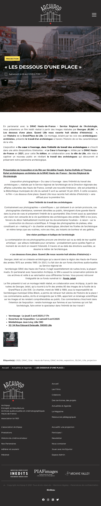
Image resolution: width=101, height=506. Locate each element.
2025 (18, 360)
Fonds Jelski (69, 278)
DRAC (24, 360)
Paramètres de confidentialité (84, 485)
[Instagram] (48, 499)
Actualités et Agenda (22, 368)
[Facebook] (43, 499)
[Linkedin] (52, 499)
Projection (12, 59)
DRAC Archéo (56, 360)
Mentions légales (61, 485)
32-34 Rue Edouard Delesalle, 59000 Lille (30, 325)
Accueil (5, 368)
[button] (95, 14)
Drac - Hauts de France (38, 360)
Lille (84, 360)
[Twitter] (57, 499)
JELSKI (78, 360)
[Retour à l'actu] (5, 80)
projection (92, 360)
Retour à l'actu (15, 80)
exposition (69, 360)
